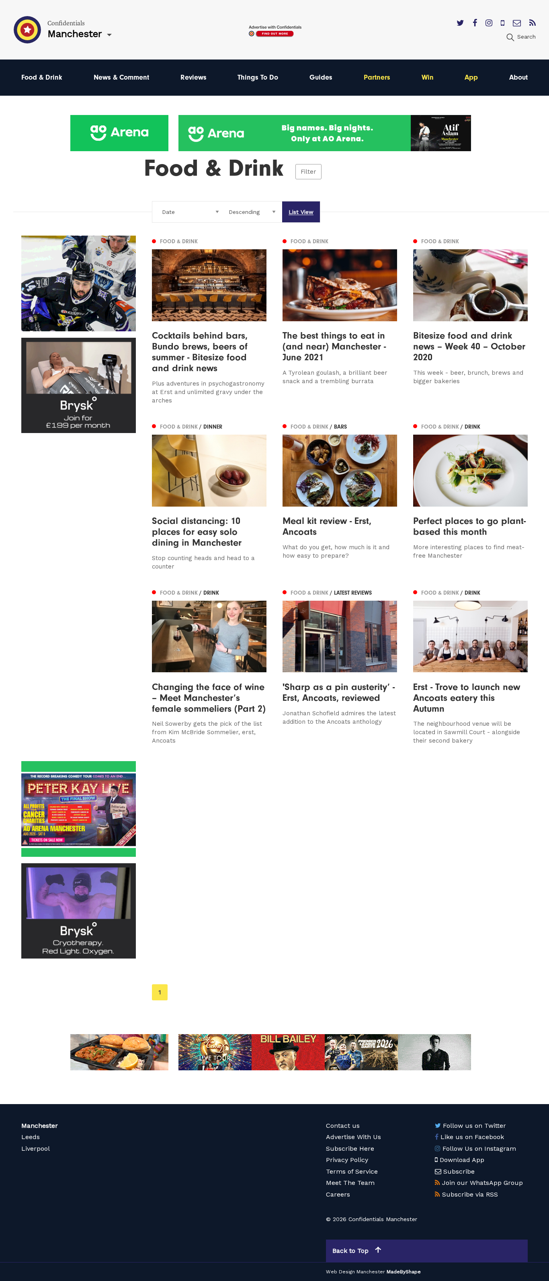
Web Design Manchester (355, 1272)
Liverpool (35, 1148)
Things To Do (258, 77)
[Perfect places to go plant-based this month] (470, 496)
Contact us (343, 1125)
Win (428, 77)
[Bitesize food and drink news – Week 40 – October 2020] (470, 320)
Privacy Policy (347, 1160)
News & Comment (121, 77)
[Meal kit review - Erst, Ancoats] (339, 496)
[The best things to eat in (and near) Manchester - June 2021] (339, 320)
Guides (320, 77)
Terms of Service (352, 1171)
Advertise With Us (353, 1137)
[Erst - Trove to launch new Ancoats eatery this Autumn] (470, 666)
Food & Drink (41, 77)
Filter (308, 171)
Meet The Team (350, 1183)
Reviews (193, 77)
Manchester (39, 1125)
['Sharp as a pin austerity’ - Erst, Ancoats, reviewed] (339, 666)
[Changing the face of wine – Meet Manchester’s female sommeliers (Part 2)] (209, 666)
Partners (377, 77)
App (471, 77)
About (518, 77)
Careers (338, 1194)
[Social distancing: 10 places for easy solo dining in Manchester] (209, 496)
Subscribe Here (350, 1148)
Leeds (30, 1137)
